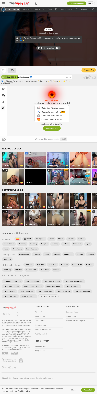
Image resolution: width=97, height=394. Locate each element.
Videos (27, 9)
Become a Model (72, 312)
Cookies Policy (40, 325)
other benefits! (56, 124)
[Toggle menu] (3, 3)
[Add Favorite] (3, 70)
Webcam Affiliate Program (75, 321)
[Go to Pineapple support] (21, 360)
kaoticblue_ (8, 233)
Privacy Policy (40, 312)
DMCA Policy (39, 321)
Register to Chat (52, 128)
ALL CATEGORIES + (48, 296)
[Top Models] (35, 3)
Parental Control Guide (43, 329)
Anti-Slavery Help (41, 334)
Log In (90, 3)
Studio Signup (71, 316)
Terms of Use (40, 316)
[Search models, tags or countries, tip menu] (93, 9)
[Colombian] (17, 239)
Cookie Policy (24, 391)
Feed (50, 9)
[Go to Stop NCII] (9, 367)
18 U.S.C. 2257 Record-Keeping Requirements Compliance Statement (27, 378)
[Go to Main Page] (19, 3)
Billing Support (40, 350)
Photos (40, 9)
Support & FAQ (40, 346)
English (8, 314)
